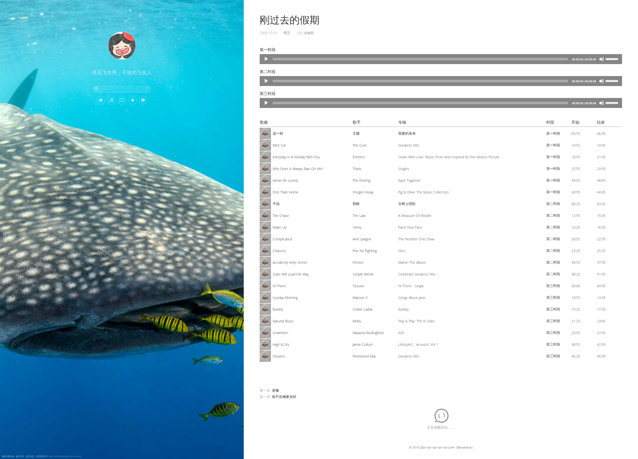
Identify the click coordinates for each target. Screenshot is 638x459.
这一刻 (278, 133)
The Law (359, 215)
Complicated (282, 239)
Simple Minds (363, 274)
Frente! (358, 262)
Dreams (279, 356)
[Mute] (601, 59)
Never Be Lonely (285, 180)
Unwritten (280, 332)
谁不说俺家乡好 (284, 396)
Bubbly (278, 309)
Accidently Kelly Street (290, 262)
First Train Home (285, 192)
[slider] (613, 58)
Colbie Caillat (363, 309)
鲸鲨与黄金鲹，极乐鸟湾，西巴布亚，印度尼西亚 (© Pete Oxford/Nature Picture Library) (41, 456)
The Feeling (361, 180)
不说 (276, 203)
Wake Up (280, 227)
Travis (357, 168)
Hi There (279, 285)
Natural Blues (283, 321)
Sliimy (357, 227)
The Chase (281, 215)
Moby (357, 321)
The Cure (360, 145)
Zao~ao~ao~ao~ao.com (437, 447)
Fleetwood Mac (364, 356)
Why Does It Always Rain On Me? (298, 168)
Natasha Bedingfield (368, 332)
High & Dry (281, 344)
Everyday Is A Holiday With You (296, 157)
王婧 (356, 133)
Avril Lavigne (362, 239)
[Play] (266, 59)
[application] (441, 59)
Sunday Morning (285, 297)
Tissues (358, 285)
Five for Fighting (365, 250)
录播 (275, 390)
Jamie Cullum (363, 344)
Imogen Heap (363, 192)
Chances (279, 250)
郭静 (356, 203)
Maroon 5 (360, 297)
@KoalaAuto (465, 447)
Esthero (359, 157)
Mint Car (279, 145)
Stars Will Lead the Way (291, 274)
